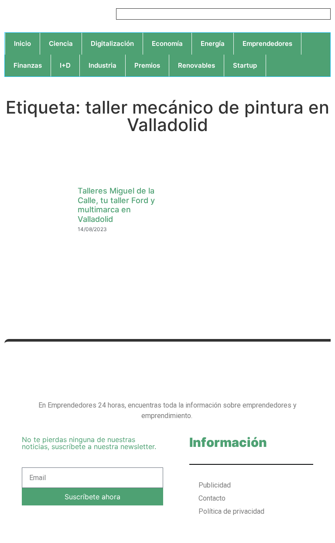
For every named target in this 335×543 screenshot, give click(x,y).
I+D (65, 65)
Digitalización (112, 43)
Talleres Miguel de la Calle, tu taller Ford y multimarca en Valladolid (116, 205)
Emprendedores (267, 43)
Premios (147, 65)
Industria (102, 65)
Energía (213, 43)
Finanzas (28, 65)
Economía (167, 43)
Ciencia (61, 43)
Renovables (196, 65)
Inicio (22, 43)
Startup (245, 65)
